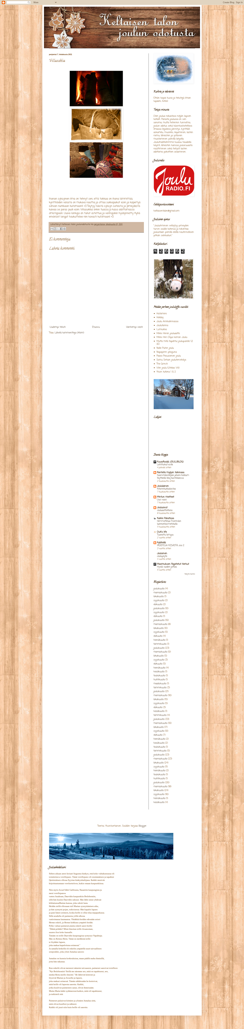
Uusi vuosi (162, 499)
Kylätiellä (161, 542)
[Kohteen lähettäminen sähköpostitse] (51, 228)
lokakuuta (158, 596)
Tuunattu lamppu (165, 534)
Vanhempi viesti (134, 327)
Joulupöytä (162, 556)
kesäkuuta (159, 671)
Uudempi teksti (58, 327)
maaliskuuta (160, 683)
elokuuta (158, 604)
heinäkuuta (159, 640)
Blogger (142, 826)
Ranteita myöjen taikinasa (170, 472)
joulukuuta (159, 588)
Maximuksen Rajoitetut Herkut (173, 564)
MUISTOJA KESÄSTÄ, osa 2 (170, 545)
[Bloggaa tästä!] (55, 228)
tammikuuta (160, 644)
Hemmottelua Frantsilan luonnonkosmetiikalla (169, 522)
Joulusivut (162, 507)
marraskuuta (160, 592)
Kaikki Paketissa (165, 518)
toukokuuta (159, 675)
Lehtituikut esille (165, 464)
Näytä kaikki (190, 574)
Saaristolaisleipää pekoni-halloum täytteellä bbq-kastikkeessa (173, 477)
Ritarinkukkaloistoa (166, 489)
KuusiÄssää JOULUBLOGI (170, 462)
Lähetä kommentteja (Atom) (69, 333)
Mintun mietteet (165, 497)
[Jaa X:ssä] (58, 228)
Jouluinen (162, 553)
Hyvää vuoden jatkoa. (167, 567)
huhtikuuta (159, 679)
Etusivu (96, 327)
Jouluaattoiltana (164, 510)
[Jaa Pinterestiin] (64, 228)
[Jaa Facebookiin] (61, 228)
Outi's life (162, 532)
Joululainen (163, 486)
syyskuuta (159, 600)
